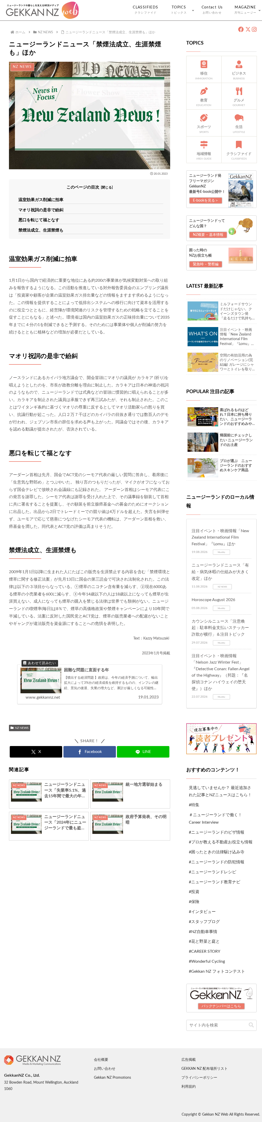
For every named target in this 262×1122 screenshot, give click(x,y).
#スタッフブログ (204, 922)
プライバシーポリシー (199, 1077)
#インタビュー (202, 912)
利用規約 (188, 1086)
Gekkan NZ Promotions (112, 1077)
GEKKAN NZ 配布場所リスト (204, 1069)
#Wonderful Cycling (207, 961)
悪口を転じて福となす (38, 220)
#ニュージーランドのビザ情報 (216, 832)
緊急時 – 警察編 (206, 264)
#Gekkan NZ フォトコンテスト (217, 971)
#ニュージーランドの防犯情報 (216, 862)
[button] (251, 1025)
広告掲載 (188, 1060)
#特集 (194, 805)
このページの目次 (83, 187)
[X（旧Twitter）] (247, 30)
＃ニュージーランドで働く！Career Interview (215, 818)
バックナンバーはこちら (221, 1006)
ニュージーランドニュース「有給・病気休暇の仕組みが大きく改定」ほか (220, 571)
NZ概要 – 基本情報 (208, 235)
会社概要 (101, 1060)
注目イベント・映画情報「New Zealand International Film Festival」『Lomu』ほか (220, 537)
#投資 (194, 892)
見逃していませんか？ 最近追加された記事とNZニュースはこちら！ (220, 791)
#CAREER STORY (204, 951)
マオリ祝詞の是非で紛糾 (40, 210)
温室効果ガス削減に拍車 (40, 200)
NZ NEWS (22, 727)
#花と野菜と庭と (204, 941)
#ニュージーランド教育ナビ (214, 882)
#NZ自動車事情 (203, 932)
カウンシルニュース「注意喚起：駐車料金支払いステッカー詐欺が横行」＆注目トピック (220, 627)
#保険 (194, 902)
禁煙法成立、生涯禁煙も (40, 230)
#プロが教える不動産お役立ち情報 (221, 842)
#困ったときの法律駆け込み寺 (216, 852)
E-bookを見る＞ (206, 200)
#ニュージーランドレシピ (212, 872)
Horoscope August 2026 (213, 600)
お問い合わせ (104, 1069)
